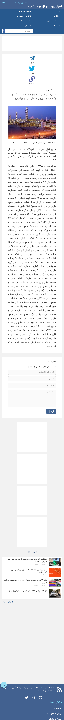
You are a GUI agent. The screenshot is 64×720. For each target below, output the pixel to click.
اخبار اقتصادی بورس (24, 11)
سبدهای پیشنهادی (53, 21)
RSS (40, 687)
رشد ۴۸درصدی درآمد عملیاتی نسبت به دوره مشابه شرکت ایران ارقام (25, 582)
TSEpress (41, 166)
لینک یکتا (32, 84)
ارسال (51, 411)
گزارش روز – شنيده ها (24, 16)
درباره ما (57, 708)
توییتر (32, 73)
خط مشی (28, 26)
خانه (58, 11)
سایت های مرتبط (25, 21)
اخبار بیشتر (7, 602)
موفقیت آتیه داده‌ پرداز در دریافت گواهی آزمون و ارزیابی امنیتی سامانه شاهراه (27, 560)
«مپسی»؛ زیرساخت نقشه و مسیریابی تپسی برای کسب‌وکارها (29, 571)
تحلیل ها (57, 16)
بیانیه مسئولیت (54, 713)
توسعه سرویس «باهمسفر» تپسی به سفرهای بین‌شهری (27, 590)
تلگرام (32, 63)
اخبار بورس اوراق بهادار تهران (45, 6)
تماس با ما (56, 26)
